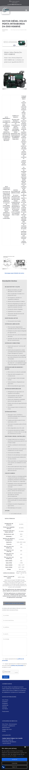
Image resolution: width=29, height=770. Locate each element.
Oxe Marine (5, 708)
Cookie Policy (20, 756)
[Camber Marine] (6, 10)
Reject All (14, 767)
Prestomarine (5, 711)
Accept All (14, 759)
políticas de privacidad (17, 665)
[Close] (26, 747)
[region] (14, 758)
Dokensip (4, 707)
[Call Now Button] (3, 767)
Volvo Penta (5, 700)
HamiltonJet (5, 705)
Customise (14, 763)
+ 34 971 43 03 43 (6, 743)
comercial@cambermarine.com (15, 4)
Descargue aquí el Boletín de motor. (14, 273)
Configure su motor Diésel (14, 603)
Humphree (5, 701)
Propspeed (5, 703)
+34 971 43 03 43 (14, 2)
